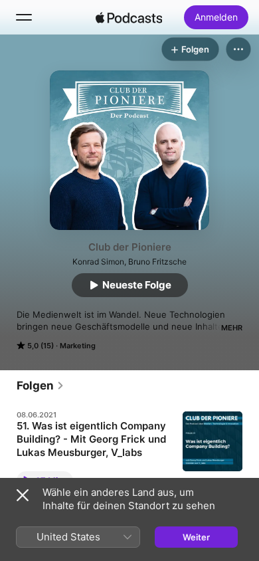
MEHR (231, 327)
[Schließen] (23, 495)
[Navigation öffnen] (24, 17)
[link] (40, 385)
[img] (129, 17)
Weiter (196, 537)
